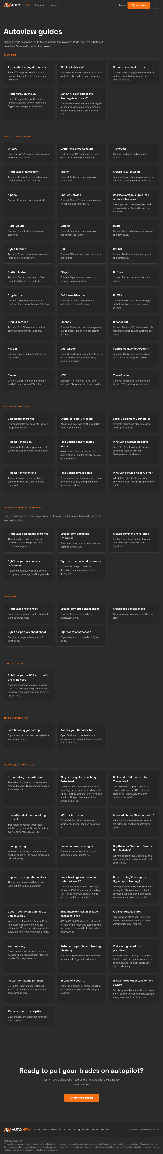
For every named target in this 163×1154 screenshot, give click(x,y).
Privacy (36, 1129)
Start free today (81, 1097)
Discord (94, 1129)
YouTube (105, 1129)
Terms (46, 1129)
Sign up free (139, 5)
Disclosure (56, 1129)
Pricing (76, 1129)
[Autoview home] (16, 5)
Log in (122, 4)
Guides (85, 1129)
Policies (67, 1129)
